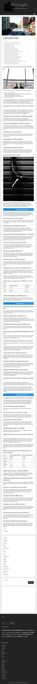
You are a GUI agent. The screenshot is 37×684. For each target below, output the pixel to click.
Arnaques (4, 541)
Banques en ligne (6, 548)
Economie (4, 558)
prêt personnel (5, 566)
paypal (32, 634)
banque (18, 630)
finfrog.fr (6, 531)
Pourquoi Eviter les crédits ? (8, 46)
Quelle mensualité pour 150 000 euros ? (10, 52)
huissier (10, 634)
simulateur (5, 572)
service (22, 636)
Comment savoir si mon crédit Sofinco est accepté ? (13, 57)
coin (4, 632)
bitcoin (25, 630)
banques (22, 630)
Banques (4, 546)
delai (16, 632)
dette (19, 632)
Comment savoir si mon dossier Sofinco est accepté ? (12, 43)
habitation (7, 634)
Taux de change (5, 574)
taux (27, 636)
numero (24, 634)
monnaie (17, 634)
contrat (10, 632)
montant (20, 634)
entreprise (29, 632)
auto (11, 630)
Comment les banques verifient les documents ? (12, 53)
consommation (7, 632)
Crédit (4, 554)
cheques (34, 630)
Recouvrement (5, 571)
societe (24, 636)
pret (8, 636)
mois (15, 634)
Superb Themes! (25, 682)
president (6, 636)
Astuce (4, 544)
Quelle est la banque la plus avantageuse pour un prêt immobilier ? (15, 61)
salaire (19, 636)
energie (25, 632)
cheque (31, 630)
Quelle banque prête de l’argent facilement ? (12, 63)
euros (32, 632)
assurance (7, 630)
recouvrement (13, 636)
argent (3, 630)
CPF (4, 553)
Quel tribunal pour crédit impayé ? (9, 47)
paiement (28, 634)
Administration (4, 645)
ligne (12, 634)
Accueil (3, 616)
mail (13, 634)
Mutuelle (3, 667)
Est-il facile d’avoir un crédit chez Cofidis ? (11, 58)
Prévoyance (5, 569)
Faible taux (5, 561)
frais (2, 634)
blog (4, 549)
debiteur (15, 632)
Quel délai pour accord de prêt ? (9, 45)
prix (10, 636)
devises (21, 632)
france (4, 634)
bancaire (14, 630)
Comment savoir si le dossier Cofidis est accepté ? (13, 56)
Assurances (5, 543)
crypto (12, 632)
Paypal (4, 564)
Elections (4, 559)
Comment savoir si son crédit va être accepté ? (11, 42)
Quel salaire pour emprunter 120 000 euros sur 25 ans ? (13, 51)
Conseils (4, 551)
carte (27, 630)
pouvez (3, 636)
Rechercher (31, 582)
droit (22, 632)
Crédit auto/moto (6, 556)
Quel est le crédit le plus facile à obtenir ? (10, 48)
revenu (17, 636)
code (2, 632)
